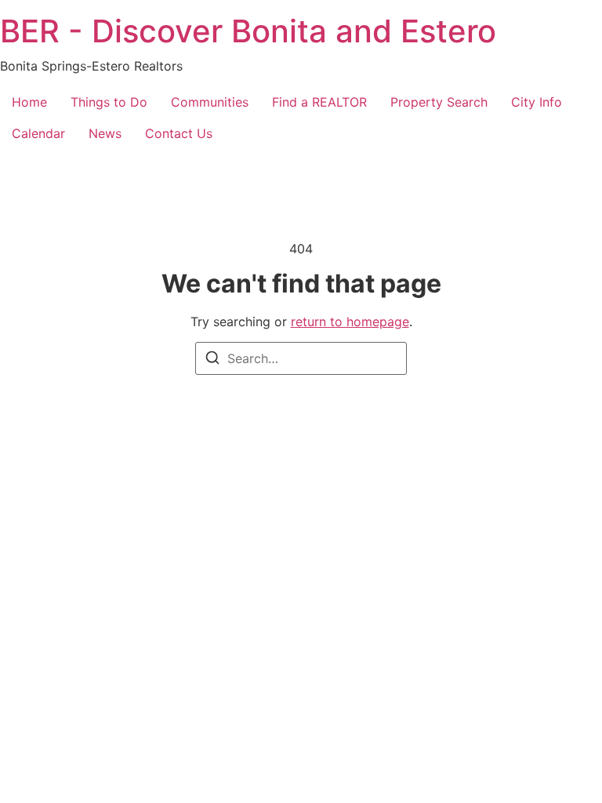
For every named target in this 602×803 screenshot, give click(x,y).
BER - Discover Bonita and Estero (248, 31)
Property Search (439, 102)
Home (29, 102)
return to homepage (350, 321)
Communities (209, 102)
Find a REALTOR (319, 102)
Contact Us (178, 133)
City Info (536, 102)
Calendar (38, 133)
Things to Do (109, 102)
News (105, 133)
